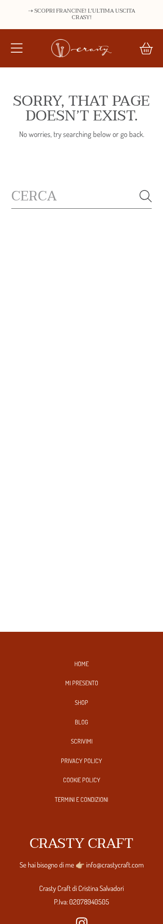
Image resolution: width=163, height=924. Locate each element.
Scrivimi (82, 741)
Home (81, 663)
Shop (81, 702)
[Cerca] (145, 196)
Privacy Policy (81, 760)
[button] (16, 48)
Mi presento (81, 683)
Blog (81, 722)
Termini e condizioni (81, 799)
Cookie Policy (81, 780)
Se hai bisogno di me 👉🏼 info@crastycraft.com (82, 864)
